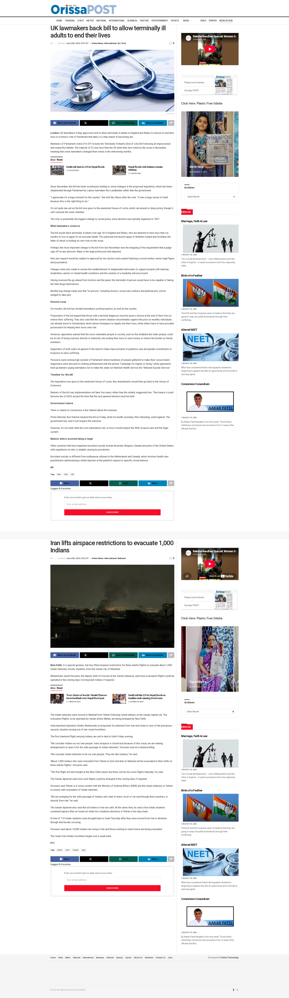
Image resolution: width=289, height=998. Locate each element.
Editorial (110, 957)
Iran (67, 850)
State (80, 20)
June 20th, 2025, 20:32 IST (77, 558)
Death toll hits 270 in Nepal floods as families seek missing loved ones (146, 697)
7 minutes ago (74, 702)
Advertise (149, 957)
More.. (186, 20)
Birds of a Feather (191, 275)
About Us (138, 957)
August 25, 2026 (190, 309)
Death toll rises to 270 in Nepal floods (85, 167)
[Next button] (236, 144)
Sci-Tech (121, 43)
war (83, 850)
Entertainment (160, 20)
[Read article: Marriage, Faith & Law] (211, 238)
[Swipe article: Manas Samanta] (209, 659)
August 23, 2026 (190, 418)
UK (72, 474)
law (59, 474)
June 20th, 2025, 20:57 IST (77, 43)
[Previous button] (183, 144)
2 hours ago (73, 170)
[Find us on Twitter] (237, 990)
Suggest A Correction (60, 488)
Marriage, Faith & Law (194, 221)
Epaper (213, 20)
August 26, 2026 (190, 255)
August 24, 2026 (190, 363)
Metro (90, 20)
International (117, 20)
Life (66, 474)
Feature (144, 20)
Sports (175, 20)
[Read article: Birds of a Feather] (211, 293)
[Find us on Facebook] (233, 990)
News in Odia (226, 20)
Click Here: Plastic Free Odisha (201, 103)
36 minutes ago (137, 702)
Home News (97, 43)
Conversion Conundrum (195, 384)
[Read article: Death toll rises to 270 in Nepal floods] (57, 170)
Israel (75, 850)
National (101, 20)
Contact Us (160, 957)
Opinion (119, 957)
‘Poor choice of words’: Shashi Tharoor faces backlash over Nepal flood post (86, 697)
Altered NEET (189, 329)
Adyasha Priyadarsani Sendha (209, 167)
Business (132, 20)
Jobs (170, 957)
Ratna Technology (230, 957)
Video (203, 20)
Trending (70, 20)
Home (59, 20)
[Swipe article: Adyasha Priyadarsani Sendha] (209, 144)
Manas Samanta (200, 682)
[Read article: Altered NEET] (211, 347)
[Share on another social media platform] (171, 123)
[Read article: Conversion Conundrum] (211, 401)
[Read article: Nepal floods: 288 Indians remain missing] (119, 170)
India (59, 850)
